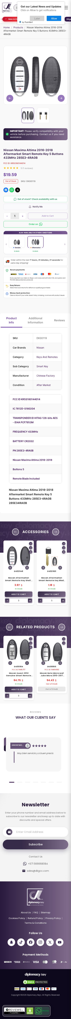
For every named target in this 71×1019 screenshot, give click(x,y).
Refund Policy (35, 918)
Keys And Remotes (47, 356)
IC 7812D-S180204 (24, 408)
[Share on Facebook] (5, 190)
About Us (26, 912)
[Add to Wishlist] (30, 543)
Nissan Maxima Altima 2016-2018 (32, 459)
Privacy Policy (53, 918)
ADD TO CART (18, 594)
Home (6, 27)
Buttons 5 (18, 469)
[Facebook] (30, 942)
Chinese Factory (46, 375)
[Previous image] (10, 568)
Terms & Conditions (36, 923)
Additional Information (35, 320)
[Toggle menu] (66, 8)
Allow (54, 18)
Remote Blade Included (26, 478)
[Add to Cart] (30, 552)
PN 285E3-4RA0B (23, 450)
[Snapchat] (11, 942)
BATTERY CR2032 (23, 441)
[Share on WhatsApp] (11, 190)
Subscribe (36, 844)
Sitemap (45, 912)
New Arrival (14, 19)
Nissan (40, 347)
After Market (44, 385)
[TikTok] (21, 942)
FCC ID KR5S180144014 (26, 399)
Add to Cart (48, 216)
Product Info (11, 320)
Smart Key (42, 366)
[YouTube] (59, 942)
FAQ (36, 912)
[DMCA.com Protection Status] (30, 1011)
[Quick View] (30, 548)
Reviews (59, 320)
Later (37, 18)
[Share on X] (17, 190)
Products (18, 27)
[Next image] (27, 568)
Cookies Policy (17, 918)
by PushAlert (27, 22)
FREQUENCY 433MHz (25, 431)
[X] (50, 942)
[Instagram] (40, 942)
